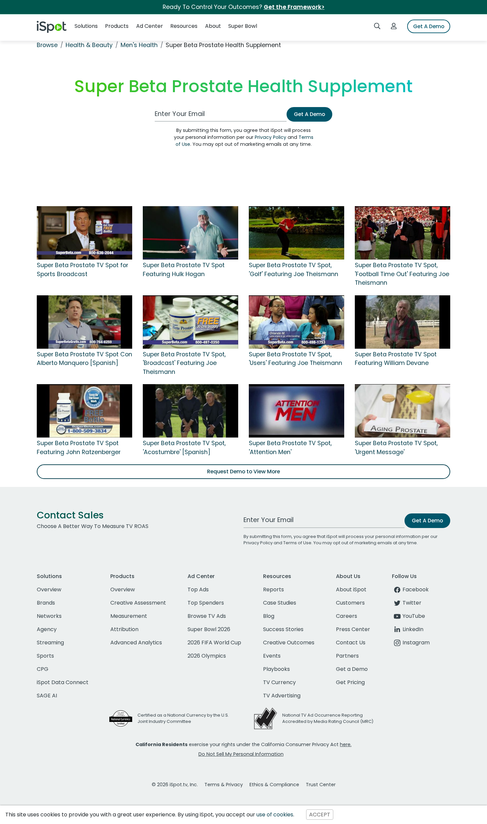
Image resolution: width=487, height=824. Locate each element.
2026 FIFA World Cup (214, 642)
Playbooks (276, 669)
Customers (350, 603)
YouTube (414, 616)
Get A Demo (428, 26)
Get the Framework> (294, 7)
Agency (47, 629)
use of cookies (274, 814)
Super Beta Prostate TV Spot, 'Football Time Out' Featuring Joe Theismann (402, 274)
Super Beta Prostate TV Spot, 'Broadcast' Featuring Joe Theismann (184, 363)
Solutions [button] (86, 26)
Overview (49, 589)
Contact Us (350, 642)
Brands (46, 603)
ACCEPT (319, 814)
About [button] (213, 26)
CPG (42, 669)
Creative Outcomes (288, 642)
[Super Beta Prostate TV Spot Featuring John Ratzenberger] (84, 410)
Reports (273, 589)
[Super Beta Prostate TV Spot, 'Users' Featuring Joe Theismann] (296, 321)
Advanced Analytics (136, 642)
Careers (346, 616)
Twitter (412, 603)
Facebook (416, 589)
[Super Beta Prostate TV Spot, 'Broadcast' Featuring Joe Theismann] (190, 321)
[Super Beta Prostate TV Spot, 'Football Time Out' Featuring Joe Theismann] (402, 233)
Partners (347, 656)
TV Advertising (281, 695)
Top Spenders (206, 603)
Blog (268, 616)
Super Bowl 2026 (209, 629)
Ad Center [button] (149, 26)
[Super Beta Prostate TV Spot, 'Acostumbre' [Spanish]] (190, 410)
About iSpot (351, 589)
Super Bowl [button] (242, 26)
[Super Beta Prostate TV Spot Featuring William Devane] (402, 321)
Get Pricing (350, 682)
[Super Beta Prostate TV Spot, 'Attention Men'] (296, 410)
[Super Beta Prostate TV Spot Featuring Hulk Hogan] (190, 233)
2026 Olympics (207, 656)
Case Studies (279, 603)
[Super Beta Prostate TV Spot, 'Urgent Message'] (402, 410)
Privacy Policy (270, 137)
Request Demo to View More (243, 471)
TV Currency (279, 682)
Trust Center (321, 784)
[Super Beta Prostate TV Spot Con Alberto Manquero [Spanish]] (84, 321)
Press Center (353, 629)
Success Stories (283, 629)
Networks (49, 616)
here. (346, 744)
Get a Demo (352, 669)
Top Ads (198, 589)
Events (272, 656)
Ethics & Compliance (274, 784)
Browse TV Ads (207, 616)
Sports (45, 656)
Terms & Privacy (223, 784)
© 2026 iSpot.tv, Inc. (175, 784)
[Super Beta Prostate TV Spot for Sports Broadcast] (84, 233)
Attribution (124, 629)
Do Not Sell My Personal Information (241, 754)
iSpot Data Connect (62, 682)
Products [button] (117, 26)
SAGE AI (47, 695)
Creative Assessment (138, 603)
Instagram (416, 642)
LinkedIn (413, 629)
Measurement (128, 616)
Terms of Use (297, 543)
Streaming (50, 642)
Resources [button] (183, 26)
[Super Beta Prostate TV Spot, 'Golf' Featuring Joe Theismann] (296, 233)
